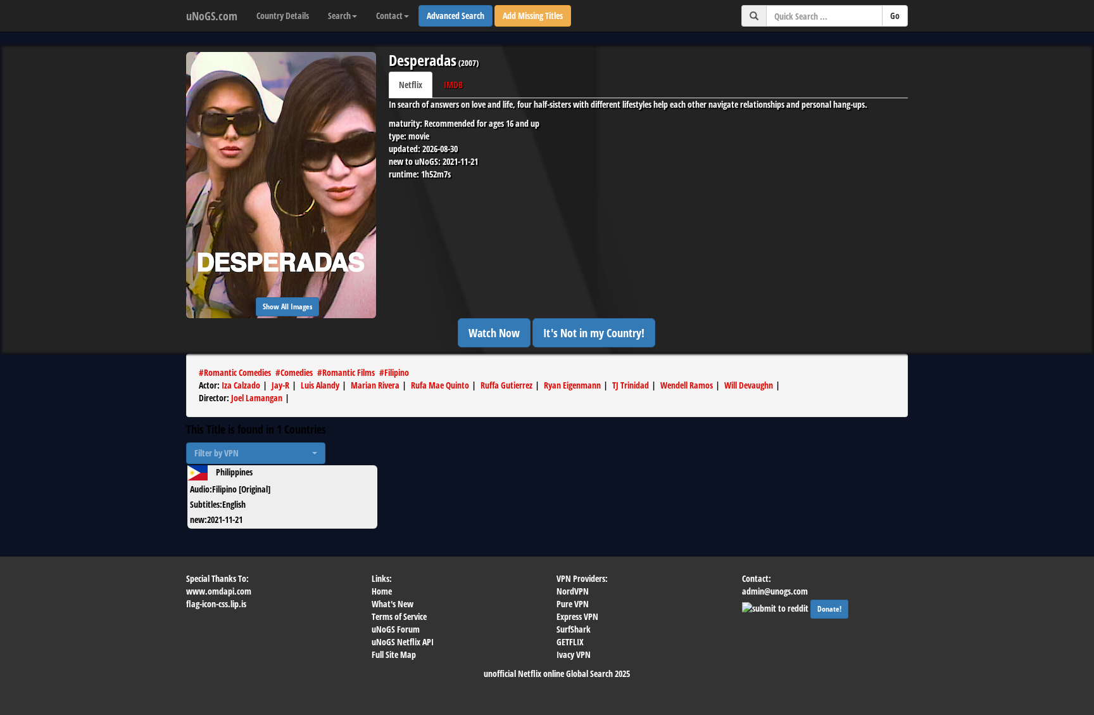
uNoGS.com (211, 15)
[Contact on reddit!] (776, 607)
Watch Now (494, 332)
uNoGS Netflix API (403, 642)
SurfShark (573, 629)
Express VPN (577, 616)
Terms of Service (399, 616)
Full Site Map (394, 654)
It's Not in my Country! (593, 332)
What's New (392, 604)
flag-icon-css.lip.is (216, 604)
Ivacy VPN (573, 654)
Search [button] (339, 16)
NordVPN (572, 591)
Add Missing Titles (533, 16)
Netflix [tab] (410, 85)
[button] (255, 453)
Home (382, 591)
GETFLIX (570, 642)
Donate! (829, 608)
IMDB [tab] (453, 85)
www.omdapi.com (218, 591)
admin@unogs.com (775, 591)
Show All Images (287, 306)
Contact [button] (389, 16)
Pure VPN (572, 604)
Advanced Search (455, 16)
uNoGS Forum (396, 629)
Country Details (282, 16)
